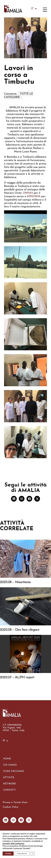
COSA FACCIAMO (13, 771)
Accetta (8, 853)
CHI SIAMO (10, 765)
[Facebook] (29, 499)
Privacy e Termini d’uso (15, 802)
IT (32, 8)
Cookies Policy (10, 807)
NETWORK (9, 784)
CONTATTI (9, 790)
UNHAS (28, 193)
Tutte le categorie (18, 96)
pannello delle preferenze (13, 843)
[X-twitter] (37, 499)
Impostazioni (22, 853)
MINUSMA (34, 196)
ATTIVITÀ (8, 777)
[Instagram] (21, 499)
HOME (7, 759)
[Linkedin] (14, 499)
